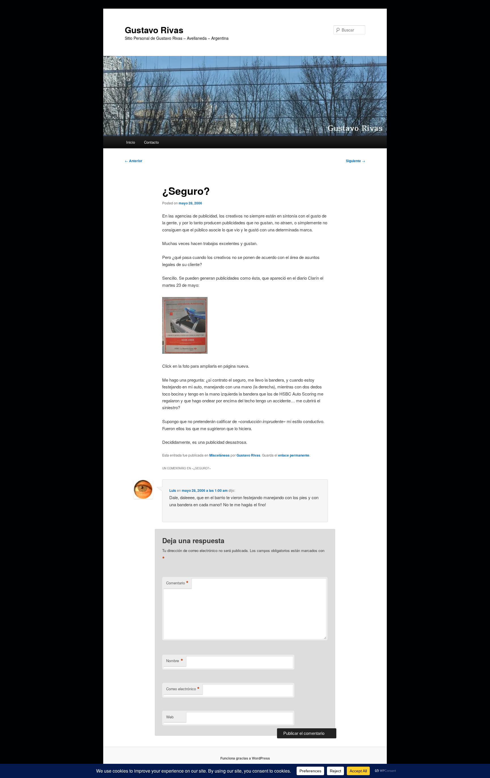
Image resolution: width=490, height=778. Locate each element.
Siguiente (355, 160)
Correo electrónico (183, 688)
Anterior (133, 160)
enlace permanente (293, 455)
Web (170, 717)
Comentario (177, 582)
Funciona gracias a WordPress (245, 758)
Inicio (130, 142)
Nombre (174, 660)
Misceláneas (219, 455)
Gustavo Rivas (154, 30)
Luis (172, 490)
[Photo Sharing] (185, 352)
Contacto (151, 142)
